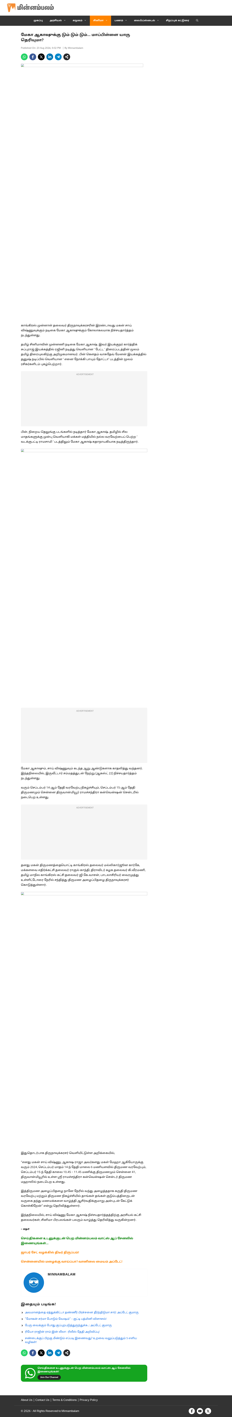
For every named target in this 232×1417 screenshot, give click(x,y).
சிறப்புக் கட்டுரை (177, 20)
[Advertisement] (84, 401)
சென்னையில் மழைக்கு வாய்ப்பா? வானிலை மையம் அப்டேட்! (71, 1262)
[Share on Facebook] (32, 56)
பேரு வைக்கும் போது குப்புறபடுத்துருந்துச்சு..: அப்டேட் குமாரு (68, 1325)
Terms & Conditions (64, 1400)
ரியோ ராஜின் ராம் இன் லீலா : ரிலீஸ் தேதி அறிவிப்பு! (62, 1332)
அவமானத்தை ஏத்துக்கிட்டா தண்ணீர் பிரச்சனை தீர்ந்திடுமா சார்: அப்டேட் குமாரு (82, 1312)
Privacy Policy (89, 1400)
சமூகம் (77, 20)
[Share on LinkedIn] (49, 56)
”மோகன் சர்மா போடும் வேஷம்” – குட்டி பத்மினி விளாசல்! (65, 1319)
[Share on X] (41, 56)
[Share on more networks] (66, 56)
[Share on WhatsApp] (24, 56)
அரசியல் (56, 20)
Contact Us (42, 1400)
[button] (197, 21)
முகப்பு (38, 20)
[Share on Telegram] (58, 56)
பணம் (118, 20)
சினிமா (98, 20)
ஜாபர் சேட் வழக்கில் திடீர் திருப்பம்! (50, 1252)
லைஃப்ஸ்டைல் (144, 20)
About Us (26, 1400)
